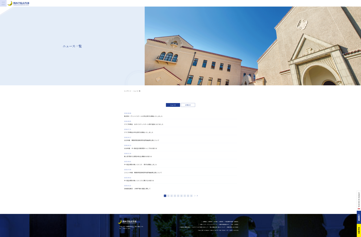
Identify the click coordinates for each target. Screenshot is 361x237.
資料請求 (359, 230)
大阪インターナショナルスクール (208, 224)
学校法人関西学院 (185, 227)
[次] (195, 196)
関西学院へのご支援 (232, 227)
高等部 (221, 221)
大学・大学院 (234, 224)
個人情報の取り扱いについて (217, 227)
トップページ (127, 91)
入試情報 (359, 217)
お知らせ (188, 105)
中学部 (215, 221)
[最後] (197, 196)
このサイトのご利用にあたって (200, 227)
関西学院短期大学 (224, 224)
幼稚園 (204, 221)
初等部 (210, 221)
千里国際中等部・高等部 (231, 221)
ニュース (173, 105)
